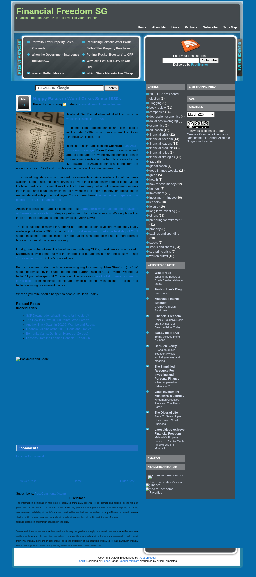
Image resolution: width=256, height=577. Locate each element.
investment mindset (163, 197)
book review (158, 107)
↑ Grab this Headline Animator (165, 482)
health (154, 179)
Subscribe (210, 27)
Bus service (162, 293)
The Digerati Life (166, 412)
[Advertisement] (177, 13)
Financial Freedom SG (62, 11)
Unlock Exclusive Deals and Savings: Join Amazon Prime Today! (169, 323)
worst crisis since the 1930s (85, 119)
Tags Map (230, 27)
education (156, 130)
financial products (162, 148)
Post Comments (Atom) (50, 493)
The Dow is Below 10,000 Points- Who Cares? (57, 320)
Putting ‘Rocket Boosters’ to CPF (110, 54)
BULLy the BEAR (167, 333)
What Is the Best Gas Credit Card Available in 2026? (169, 280)
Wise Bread (163, 273)
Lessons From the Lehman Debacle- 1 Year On (58, 338)
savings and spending (165, 233)
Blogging (156, 103)
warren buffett (159, 256)
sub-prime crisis (160, 251)
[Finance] (153, 485)
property (155, 229)
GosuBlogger (148, 557)
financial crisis (88, 104)
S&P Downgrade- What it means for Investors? (57, 315)
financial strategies (162, 157)
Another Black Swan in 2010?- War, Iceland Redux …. (62, 324)
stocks (154, 242)
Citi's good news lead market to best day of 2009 (103, 231)
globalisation (158, 166)
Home (142, 27)
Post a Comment (30, 456)
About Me (159, 27)
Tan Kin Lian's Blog (168, 289)
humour (155, 188)
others (154, 215)
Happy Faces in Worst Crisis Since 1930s (77, 98)
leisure (154, 206)
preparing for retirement (166, 220)
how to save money (163, 184)
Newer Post (28, 481)
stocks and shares (162, 247)
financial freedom (161, 139)
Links (175, 27)
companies (157, 112)
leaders (155, 202)
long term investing (162, 211)
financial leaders (110, 104)
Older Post (127, 481)
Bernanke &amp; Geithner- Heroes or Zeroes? (57, 333)
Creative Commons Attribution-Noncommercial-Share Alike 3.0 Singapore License (208, 138)
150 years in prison (29, 258)
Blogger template (129, 560)
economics (157, 125)
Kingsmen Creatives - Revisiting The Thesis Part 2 (168, 403)
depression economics (165, 116)
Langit (81, 560)
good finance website (164, 170)
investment (157, 193)
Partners (191, 27)
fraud (153, 161)
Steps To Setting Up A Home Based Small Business (168, 420)
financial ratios (159, 152)
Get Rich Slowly (166, 346)
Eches (106, 560)
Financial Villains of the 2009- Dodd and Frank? (58, 329)
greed (154, 175)
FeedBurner (199, 64)
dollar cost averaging (164, 121)
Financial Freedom (168, 316)
